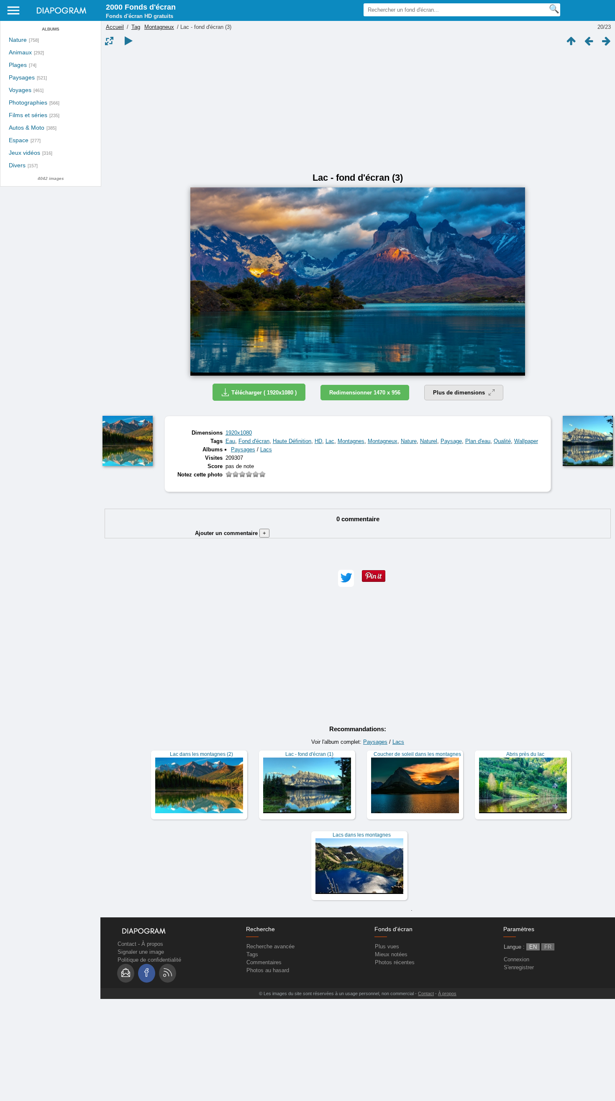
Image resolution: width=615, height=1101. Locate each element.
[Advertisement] (358, 109)
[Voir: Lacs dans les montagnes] (359, 865)
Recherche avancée (270, 946)
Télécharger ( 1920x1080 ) (264, 392)
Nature (18, 40)
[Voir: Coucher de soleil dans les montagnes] (415, 785)
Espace (18, 140)
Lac (329, 441)
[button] (346, 578)
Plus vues (387, 946)
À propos (152, 944)
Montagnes (351, 441)
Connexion (516, 959)
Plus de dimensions (460, 392)
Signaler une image (141, 952)
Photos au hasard (267, 970)
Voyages (20, 90)
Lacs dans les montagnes (362, 835)
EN (533, 947)
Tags (252, 954)
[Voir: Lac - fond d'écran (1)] (307, 785)
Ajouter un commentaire (230, 533)
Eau (230, 441)
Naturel (428, 441)
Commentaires (264, 962)
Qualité (502, 441)
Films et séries (28, 115)
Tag (135, 27)
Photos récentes (395, 962)
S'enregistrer (519, 967)
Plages (18, 65)
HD (318, 441)
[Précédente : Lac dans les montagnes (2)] (588, 41)
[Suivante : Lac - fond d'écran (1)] (606, 41)
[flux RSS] (167, 973)
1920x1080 (239, 433)
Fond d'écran (253, 441)
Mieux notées (391, 954)
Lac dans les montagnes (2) (201, 754)
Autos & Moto (26, 128)
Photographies (28, 103)
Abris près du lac (525, 754)
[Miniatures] (571, 41)
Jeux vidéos (24, 153)
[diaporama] (128, 41)
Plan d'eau (477, 441)
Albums (50, 29)
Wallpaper (526, 441)
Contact (127, 944)
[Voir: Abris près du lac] (523, 785)
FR (547, 947)
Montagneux (159, 27)
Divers (17, 165)
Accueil (115, 27)
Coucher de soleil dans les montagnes (417, 754)
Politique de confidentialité (149, 960)
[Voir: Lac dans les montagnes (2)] (199, 785)
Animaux (20, 52)
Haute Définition (292, 441)
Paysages (22, 77)
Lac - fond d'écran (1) (309, 754)
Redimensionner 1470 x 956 (364, 392)
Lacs (266, 449)
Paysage (451, 441)
